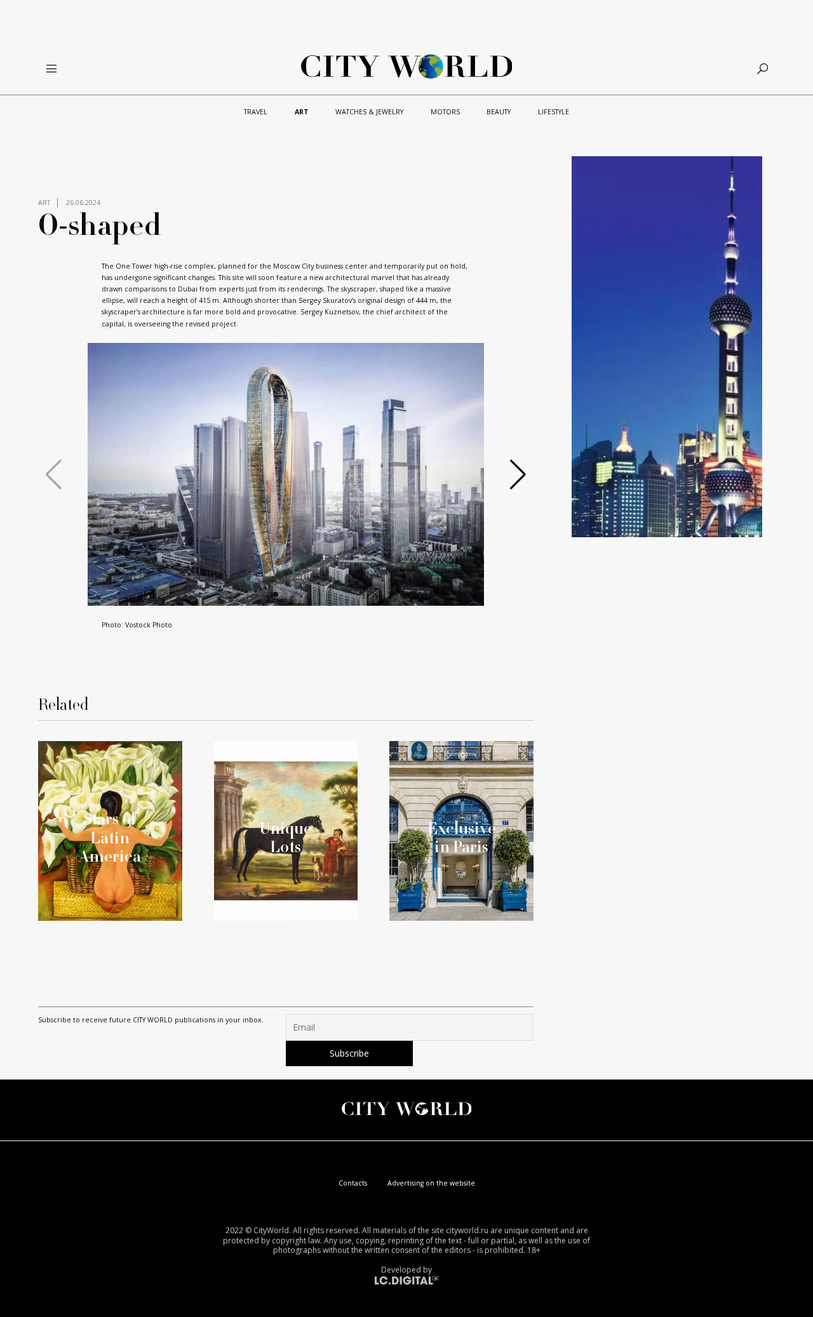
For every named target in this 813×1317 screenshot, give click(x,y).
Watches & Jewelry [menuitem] (369, 111)
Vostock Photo (148, 624)
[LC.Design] (406, 1279)
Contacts (353, 1183)
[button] (275, 594)
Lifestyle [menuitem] (553, 111)
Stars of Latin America (110, 837)
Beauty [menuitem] (499, 111)
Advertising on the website (431, 1183)
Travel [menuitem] (255, 111)
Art (44, 202)
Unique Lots (285, 837)
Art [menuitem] (302, 111)
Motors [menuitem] (445, 111)
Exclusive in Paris (461, 837)
